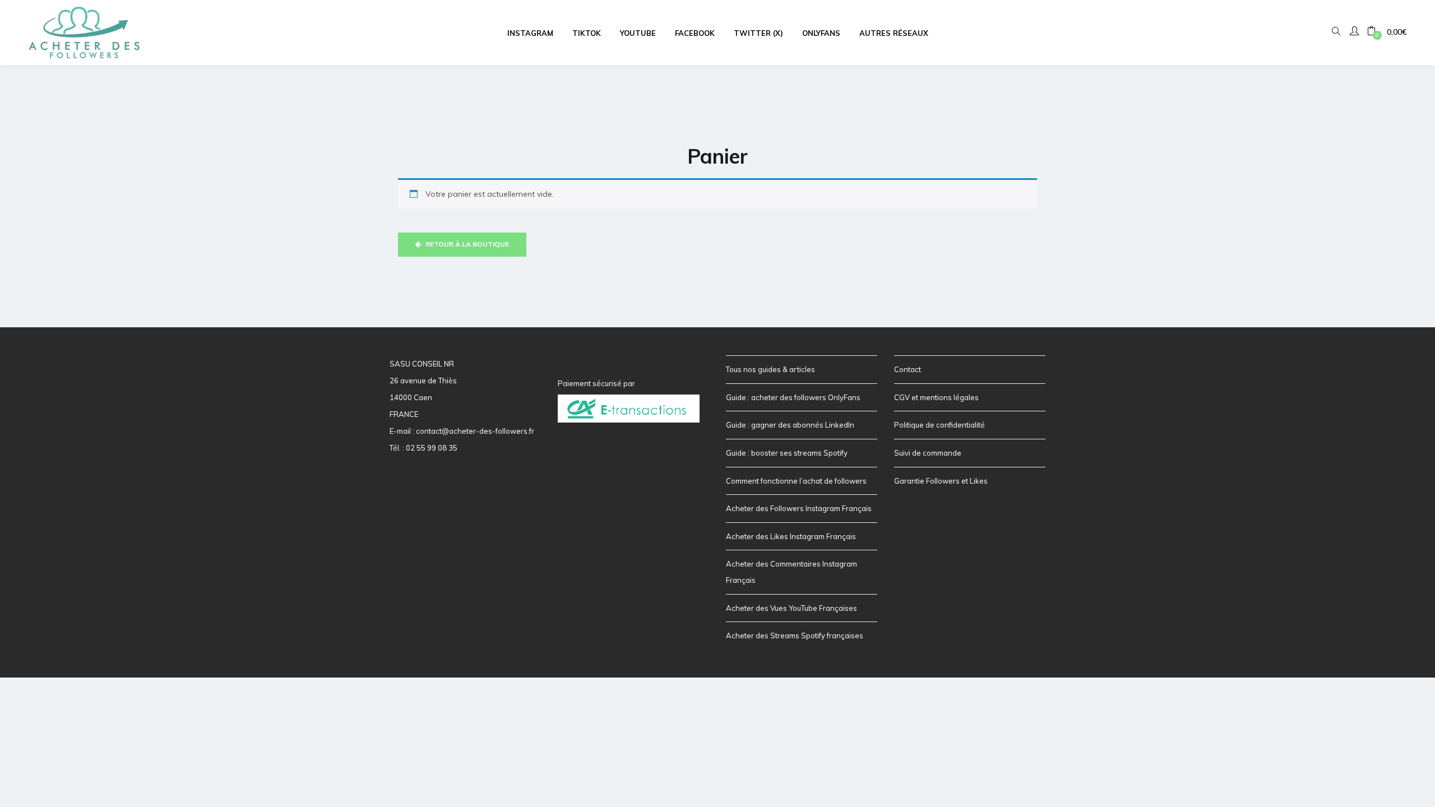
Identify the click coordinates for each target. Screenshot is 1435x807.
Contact (907, 369)
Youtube (638, 33)
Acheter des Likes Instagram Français (791, 536)
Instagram (530, 33)
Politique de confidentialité (939, 424)
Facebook (695, 33)
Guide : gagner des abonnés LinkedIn (790, 424)
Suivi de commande (927, 452)
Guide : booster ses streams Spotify (787, 452)
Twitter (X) (758, 33)
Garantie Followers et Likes (941, 480)
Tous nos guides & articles (770, 369)
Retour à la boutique (466, 244)
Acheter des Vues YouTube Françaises (791, 608)
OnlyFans (821, 33)
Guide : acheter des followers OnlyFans (793, 397)
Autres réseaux (893, 33)
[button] (1387, 32)
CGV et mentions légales (936, 397)
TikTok (586, 33)
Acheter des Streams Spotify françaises (794, 635)
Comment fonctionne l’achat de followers (796, 480)
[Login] (1356, 32)
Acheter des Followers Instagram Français (799, 508)
